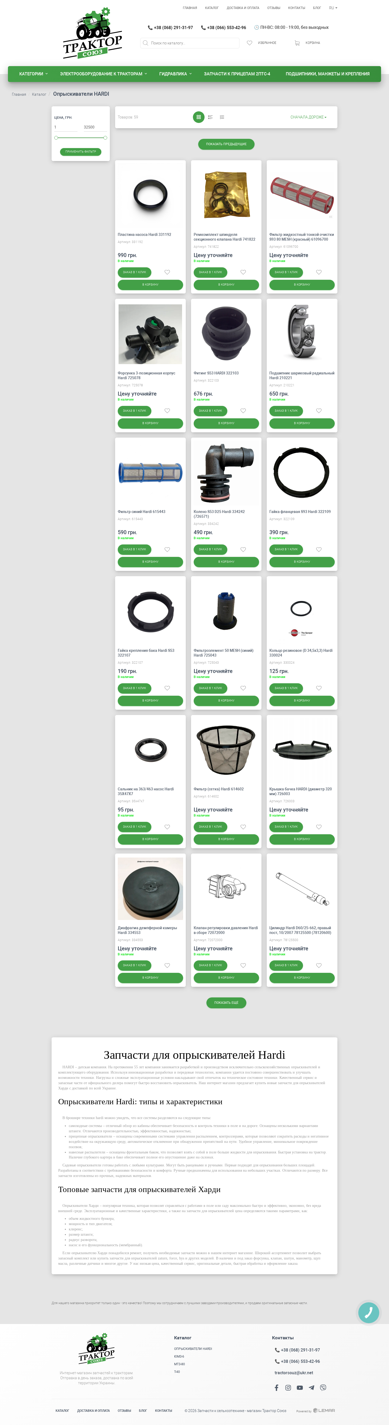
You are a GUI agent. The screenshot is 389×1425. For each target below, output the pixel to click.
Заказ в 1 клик (134, 272)
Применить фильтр (80, 151)
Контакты (296, 8)
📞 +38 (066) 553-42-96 (223, 27)
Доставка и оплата (243, 8)
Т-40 (177, 1372)
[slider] (56, 138)
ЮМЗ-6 (179, 1356)
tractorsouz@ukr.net (294, 1372)
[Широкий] (210, 117)
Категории (31, 73)
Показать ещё (226, 1003)
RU (332, 8)
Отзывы (273, 8)
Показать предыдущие (226, 144)
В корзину (150, 284)
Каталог (212, 8)
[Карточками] (199, 117)
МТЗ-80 (179, 1364)
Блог (317, 8)
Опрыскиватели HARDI (193, 1349)
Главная (190, 8)
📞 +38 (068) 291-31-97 (170, 27)
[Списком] (222, 117)
